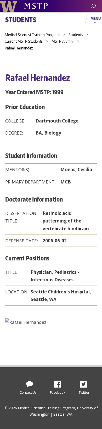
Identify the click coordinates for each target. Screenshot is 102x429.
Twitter (85, 383)
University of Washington (9, 6)
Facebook (59, 383)
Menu (95, 18)
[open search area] (93, 6)
